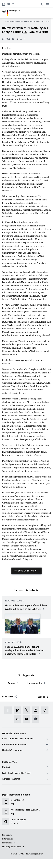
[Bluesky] (18, 710)
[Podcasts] (36, 719)
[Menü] (48, 4)
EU (25, 32)
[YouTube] (27, 719)
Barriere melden (9, 843)
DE (3, 4)
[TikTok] (45, 710)
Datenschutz (7, 839)
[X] (27, 710)
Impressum (7, 835)
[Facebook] (9, 710)
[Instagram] (36, 710)
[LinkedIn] (18, 719)
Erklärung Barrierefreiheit (13, 847)
